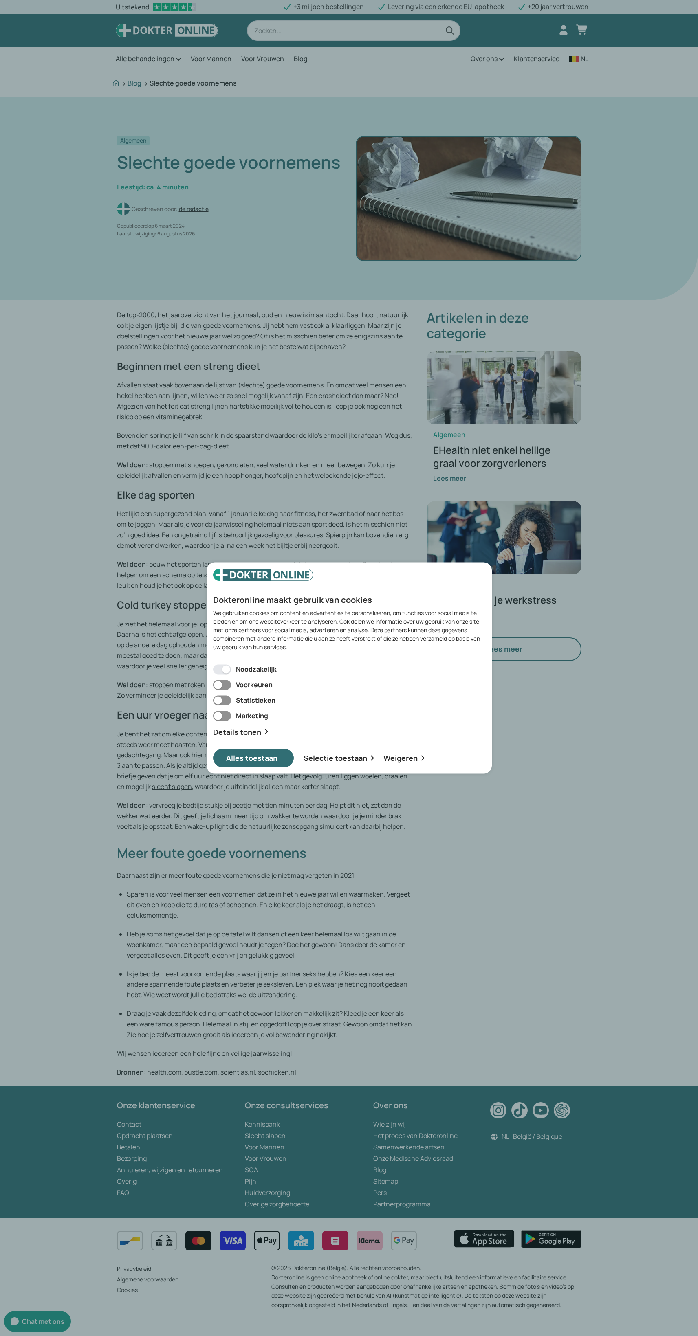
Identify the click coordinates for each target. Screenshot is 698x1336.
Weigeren (400, 758)
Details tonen (237, 731)
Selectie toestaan (335, 758)
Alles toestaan (251, 758)
